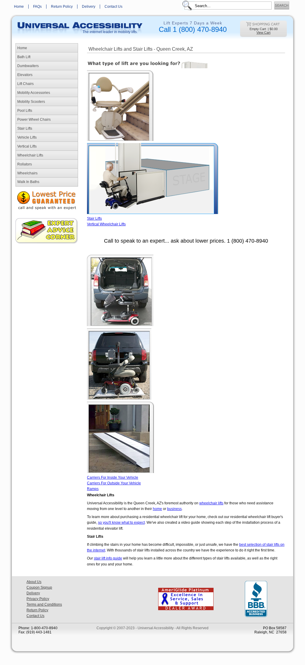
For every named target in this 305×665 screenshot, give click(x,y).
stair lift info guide (108, 558)
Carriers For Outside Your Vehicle (114, 483)
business (174, 509)
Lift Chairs (25, 84)
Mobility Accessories (33, 93)
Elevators (24, 75)
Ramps (93, 489)
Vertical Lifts (27, 146)
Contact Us (113, 6)
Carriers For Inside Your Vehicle (112, 477)
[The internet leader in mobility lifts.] (79, 24)
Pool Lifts (24, 110)
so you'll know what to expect (121, 522)
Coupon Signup (39, 587)
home (157, 509)
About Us (34, 582)
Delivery (88, 6)
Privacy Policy (38, 599)
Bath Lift (23, 57)
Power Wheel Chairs (34, 119)
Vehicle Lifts (27, 137)
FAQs (37, 6)
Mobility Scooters (31, 102)
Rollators (24, 164)
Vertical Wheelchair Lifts (106, 224)
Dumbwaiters (28, 66)
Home (19, 6)
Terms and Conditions (44, 604)
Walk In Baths (28, 182)
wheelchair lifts (211, 503)
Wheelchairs (27, 173)
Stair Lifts (24, 128)
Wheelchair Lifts (30, 155)
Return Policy (62, 6)
